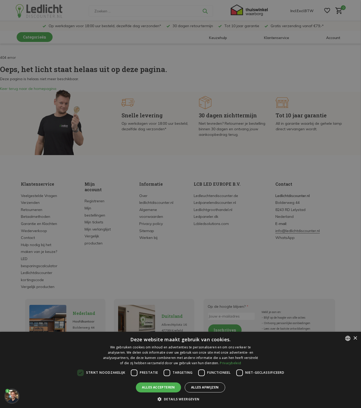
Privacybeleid (230, 363)
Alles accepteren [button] (158, 387)
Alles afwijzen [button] (205, 387)
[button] (180, 399)
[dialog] (180, 370)
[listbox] (347, 338)
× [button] (355, 338)
